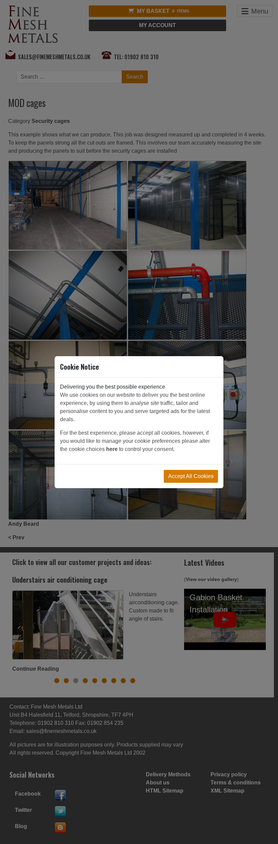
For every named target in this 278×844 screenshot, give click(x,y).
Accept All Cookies (191, 476)
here (112, 449)
